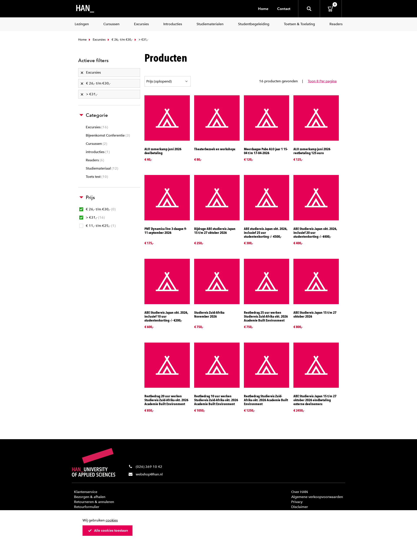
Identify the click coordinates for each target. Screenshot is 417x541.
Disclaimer (299, 507)
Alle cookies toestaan (111, 530)
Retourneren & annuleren (94, 502)
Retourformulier (86, 507)
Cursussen (96, 144)
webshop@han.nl (149, 474)
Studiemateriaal (101, 168)
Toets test (96, 177)
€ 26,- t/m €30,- (121, 39)
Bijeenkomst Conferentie (107, 135)
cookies (112, 520)
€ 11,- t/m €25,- (100, 226)
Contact (283, 9)
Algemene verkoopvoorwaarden (317, 497)
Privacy (297, 502)
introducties (97, 152)
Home (263, 9)
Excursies (99, 39)
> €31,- (95, 217)
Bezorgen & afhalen (89, 497)
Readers (94, 160)
